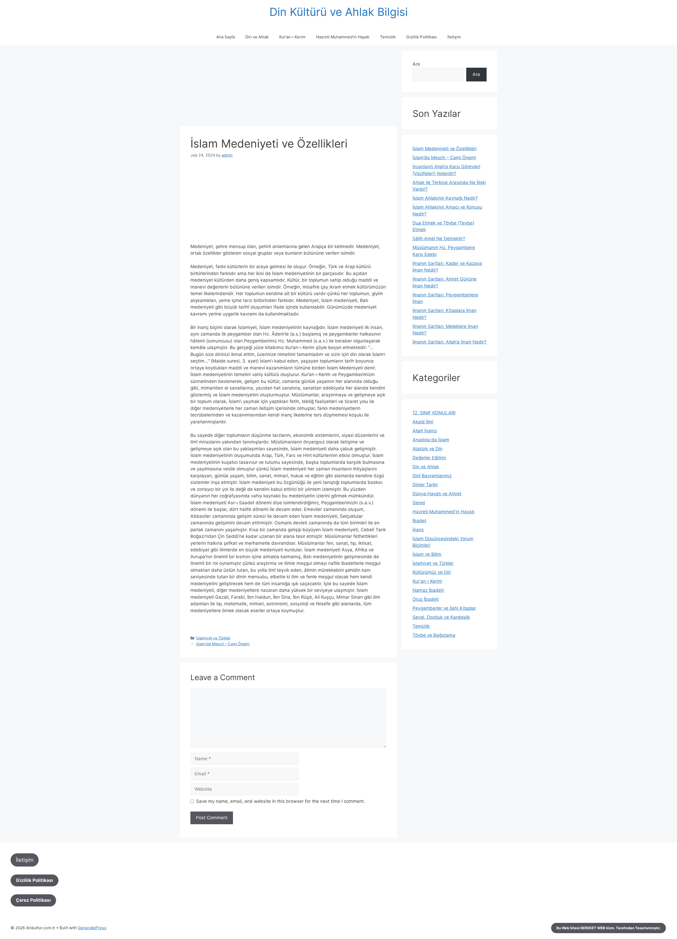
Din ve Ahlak (257, 36)
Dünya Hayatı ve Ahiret (437, 493)
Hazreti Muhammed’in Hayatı (342, 36)
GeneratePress (92, 927)
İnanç (418, 529)
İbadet (419, 520)
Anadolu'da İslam (431, 439)
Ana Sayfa (225, 36)
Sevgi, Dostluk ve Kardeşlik (441, 617)
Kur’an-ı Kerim (292, 36)
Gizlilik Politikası (421, 36)
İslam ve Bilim (427, 554)
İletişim (454, 36)
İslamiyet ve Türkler (213, 638)
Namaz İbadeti (428, 590)
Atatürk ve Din (427, 448)
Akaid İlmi (423, 421)
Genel (419, 502)
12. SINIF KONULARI (434, 412)
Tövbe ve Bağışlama (434, 635)
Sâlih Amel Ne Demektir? (439, 238)
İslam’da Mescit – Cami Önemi (222, 644)
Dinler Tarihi (425, 484)
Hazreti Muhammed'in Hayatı (443, 511)
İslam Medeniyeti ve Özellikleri (445, 148)
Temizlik (388, 36)
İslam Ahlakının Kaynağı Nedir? (445, 198)
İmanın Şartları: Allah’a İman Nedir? (450, 342)
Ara (416, 64)
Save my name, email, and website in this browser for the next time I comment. (280, 801)
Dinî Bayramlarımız (432, 475)
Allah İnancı (425, 430)
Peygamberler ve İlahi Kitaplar (444, 608)
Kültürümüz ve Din (432, 572)
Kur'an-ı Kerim (427, 581)
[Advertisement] (288, 87)
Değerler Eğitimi (429, 457)
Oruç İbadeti (426, 599)
